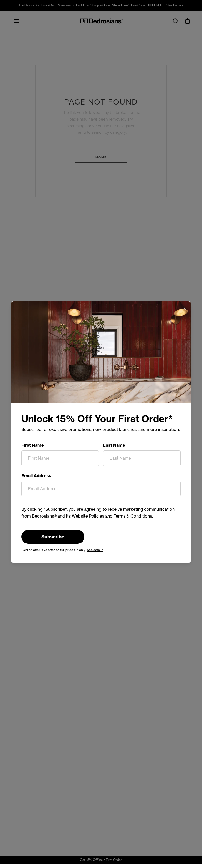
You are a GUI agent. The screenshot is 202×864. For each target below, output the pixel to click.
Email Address (36, 475)
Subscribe (52, 537)
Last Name (114, 445)
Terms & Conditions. (133, 516)
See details (95, 550)
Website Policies (88, 516)
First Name (32, 445)
